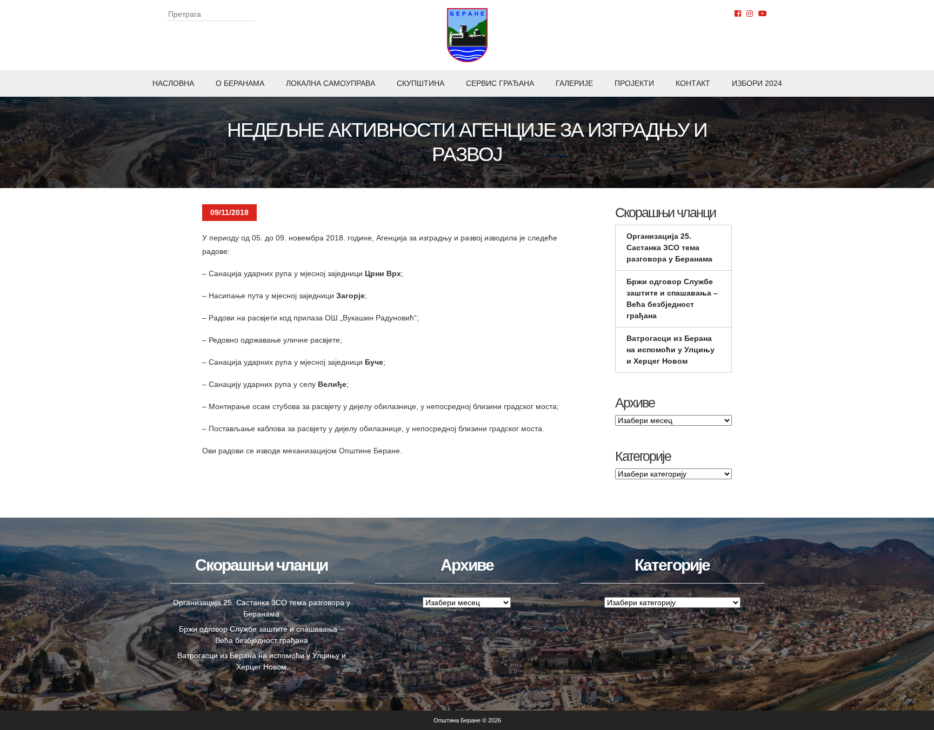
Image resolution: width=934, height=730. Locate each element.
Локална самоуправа (330, 83)
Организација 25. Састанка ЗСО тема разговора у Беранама (669, 247)
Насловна (173, 83)
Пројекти (634, 83)
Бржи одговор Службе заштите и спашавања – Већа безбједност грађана (672, 298)
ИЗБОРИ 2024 (757, 83)
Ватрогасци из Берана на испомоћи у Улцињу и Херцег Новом (670, 349)
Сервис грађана (500, 83)
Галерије (574, 83)
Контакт (693, 83)
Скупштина (420, 83)
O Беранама (240, 83)
